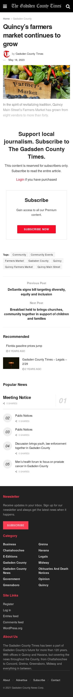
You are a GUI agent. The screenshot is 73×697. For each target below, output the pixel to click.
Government (11, 579)
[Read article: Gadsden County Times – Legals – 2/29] (11, 363)
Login (20, 179)
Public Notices (23, 415)
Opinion (44, 579)
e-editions (10, 556)
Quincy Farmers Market (19, 266)
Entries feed (10, 616)
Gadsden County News (15, 571)
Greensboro (11, 585)
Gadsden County (22, 18)
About (6, 680)
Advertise (21, 680)
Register (8, 604)
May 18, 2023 (17, 60)
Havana (44, 550)
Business (9, 544)
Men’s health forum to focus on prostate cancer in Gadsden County (39, 464)
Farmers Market (14, 260)
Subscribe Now (36, 229)
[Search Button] (68, 6)
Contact (55, 680)
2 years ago (32, 369)
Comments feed (13, 622)
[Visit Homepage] (36, 6)
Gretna (43, 544)
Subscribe (39, 680)
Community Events (42, 254)
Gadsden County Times (29, 54)
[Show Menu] (5, 6)
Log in (7, 610)
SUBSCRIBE (15, 525)
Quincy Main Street (49, 266)
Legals (43, 556)
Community (19, 254)
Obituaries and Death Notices (53, 571)
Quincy (57, 260)
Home (6, 18)
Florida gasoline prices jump (24, 346)
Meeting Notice (17, 397)
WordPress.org (12, 628)
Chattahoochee (13, 550)
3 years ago (16, 351)
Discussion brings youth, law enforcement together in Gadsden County (40, 445)
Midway (44, 562)
